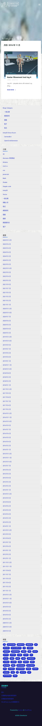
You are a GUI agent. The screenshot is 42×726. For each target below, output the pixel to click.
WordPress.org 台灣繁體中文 (10, 702)
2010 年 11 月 (7, 599)
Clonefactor (13, 3)
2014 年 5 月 (7, 510)
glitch (6, 658)
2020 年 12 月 (7, 309)
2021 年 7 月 (7, 288)
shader (35, 669)
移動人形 (5, 202)
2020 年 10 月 (7, 313)
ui (17, 672)
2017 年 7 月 (7, 401)
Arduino (5, 162)
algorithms (11, 644)
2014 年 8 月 (7, 502)
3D (3, 154)
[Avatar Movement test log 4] (21, 65)
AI (4, 644)
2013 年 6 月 (7, 546)
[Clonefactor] (4, 4)
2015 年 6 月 (7, 470)
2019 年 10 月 (7, 341)
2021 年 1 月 (7, 305)
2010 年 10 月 (7, 603)
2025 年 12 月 (7, 240)
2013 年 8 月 (7, 538)
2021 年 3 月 (7, 296)
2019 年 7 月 (7, 349)
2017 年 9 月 (7, 393)
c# (24, 648)
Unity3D (9, 72)
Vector (5, 194)
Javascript (31, 658)
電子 (5, 124)
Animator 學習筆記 (9, 158)
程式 (5, 128)
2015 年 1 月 (7, 490)
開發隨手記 (6, 222)
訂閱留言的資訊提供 (7, 699)
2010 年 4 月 (7, 615)
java (23, 658)
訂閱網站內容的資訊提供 (8, 695)
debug (35, 651)
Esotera (20, 710)
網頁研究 (7, 116)
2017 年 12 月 (7, 389)
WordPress (28, 710)
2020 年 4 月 (7, 329)
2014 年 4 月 (7, 514)
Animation (21, 644)
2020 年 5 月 (7, 325)
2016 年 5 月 (7, 437)
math (32, 662)
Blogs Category (8, 108)
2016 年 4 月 (7, 442)
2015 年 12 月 (7, 454)
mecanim (6, 665)
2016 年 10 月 (7, 421)
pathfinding (20, 665)
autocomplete (16, 648)
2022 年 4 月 (7, 276)
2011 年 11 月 (7, 566)
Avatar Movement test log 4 (19, 77)
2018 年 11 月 (7, 365)
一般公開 (7, 112)
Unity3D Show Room (9, 133)
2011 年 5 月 (7, 578)
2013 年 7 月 (7, 542)
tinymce (6, 672)
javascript (6, 174)
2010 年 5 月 (7, 611)
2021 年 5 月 (7, 292)
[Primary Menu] (39, 4)
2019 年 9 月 (7, 345)
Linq (20, 662)
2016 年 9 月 (7, 425)
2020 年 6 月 (7, 321)
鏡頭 (4, 218)
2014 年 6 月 (7, 506)
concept (6, 651)
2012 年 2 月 (7, 554)
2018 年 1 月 (7, 385)
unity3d (23, 672)
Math (4, 178)
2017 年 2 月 (7, 409)
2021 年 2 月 (7, 300)
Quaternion (20, 669)
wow (15, 675)
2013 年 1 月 (7, 550)
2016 (6, 39)
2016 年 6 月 (7, 433)
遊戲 (5, 120)
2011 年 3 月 (7, 586)
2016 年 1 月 (7, 450)
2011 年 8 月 (7, 570)
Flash (19, 655)
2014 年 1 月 (7, 526)
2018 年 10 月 (7, 369)
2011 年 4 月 (7, 582)
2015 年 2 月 (7, 486)
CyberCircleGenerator (11, 141)
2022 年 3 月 (7, 280)
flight (26, 655)
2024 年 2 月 (7, 260)
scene (28, 669)
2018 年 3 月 (7, 377)
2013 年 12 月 (7, 530)
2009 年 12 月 (7, 623)
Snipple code (7, 186)
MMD (13, 665)
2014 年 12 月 (7, 494)
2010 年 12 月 (7, 595)
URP (29, 672)
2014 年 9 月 (7, 498)
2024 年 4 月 (7, 252)
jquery (13, 662)
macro (26, 662)
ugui (12, 672)
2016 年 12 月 (7, 413)
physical (11, 669)
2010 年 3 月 (7, 619)
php (5, 669)
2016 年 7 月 (7, 429)
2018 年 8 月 (7, 373)
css (4, 170)
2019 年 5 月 (7, 353)
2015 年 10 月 (7, 462)
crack (24, 651)
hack (11, 658)
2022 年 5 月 (7, 272)
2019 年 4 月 (7, 357)
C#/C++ (5, 166)
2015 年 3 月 (7, 482)
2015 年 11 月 (7, 458)
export (13, 655)
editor (6, 655)
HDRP (17, 658)
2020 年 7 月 (7, 317)
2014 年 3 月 (7, 518)
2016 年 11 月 (7, 417)
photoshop (30, 665)
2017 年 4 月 (7, 405)
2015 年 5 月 (7, 474)
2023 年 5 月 (7, 264)
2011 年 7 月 (7, 574)
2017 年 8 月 (7, 397)
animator (29, 644)
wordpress (7, 675)
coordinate (15, 651)
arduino (6, 648)
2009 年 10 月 (7, 627)
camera (30, 648)
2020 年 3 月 (7, 333)
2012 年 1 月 (7, 558)
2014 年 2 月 (7, 522)
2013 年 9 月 (7, 534)
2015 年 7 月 (7, 466)
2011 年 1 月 (7, 591)
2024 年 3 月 (7, 256)
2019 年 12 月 (7, 337)
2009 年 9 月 (7, 631)
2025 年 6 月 (7, 244)
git (31, 655)
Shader (5, 182)
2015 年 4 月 (7, 478)
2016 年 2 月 (7, 446)
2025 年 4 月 (7, 248)
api (36, 644)
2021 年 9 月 (7, 284)
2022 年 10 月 (7, 268)
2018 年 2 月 (7, 381)
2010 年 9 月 (7, 607)
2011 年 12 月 (7, 562)
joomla (6, 662)
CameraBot (7, 137)
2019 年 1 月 (7, 361)
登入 (2, 692)
